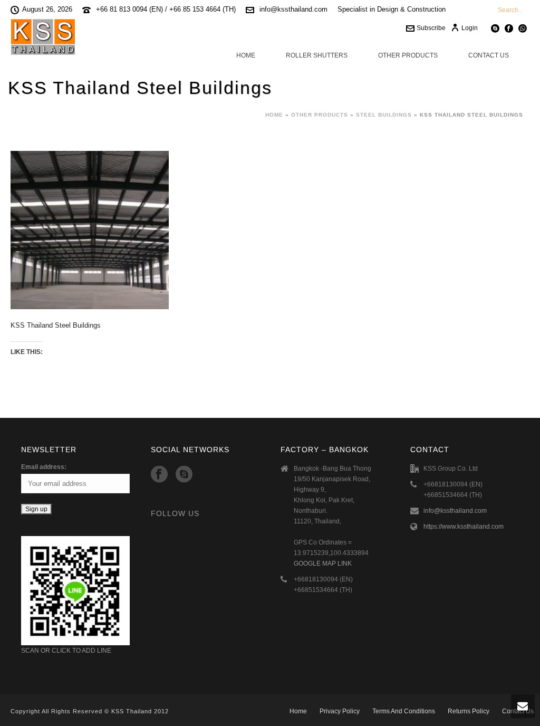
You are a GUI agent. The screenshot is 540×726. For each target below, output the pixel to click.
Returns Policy (468, 711)
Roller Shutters (317, 55)
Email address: (43, 467)
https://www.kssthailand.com (463, 526)
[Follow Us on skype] (184, 475)
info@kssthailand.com (293, 9)
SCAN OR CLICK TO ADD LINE (66, 650)
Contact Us (488, 55)
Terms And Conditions (403, 711)
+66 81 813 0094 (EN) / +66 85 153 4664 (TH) (166, 9)
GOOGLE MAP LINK (323, 563)
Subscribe (431, 28)
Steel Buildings (384, 115)
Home (245, 55)
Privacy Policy (340, 711)
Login (469, 28)
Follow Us (175, 513)
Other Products (408, 55)
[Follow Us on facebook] (159, 475)
